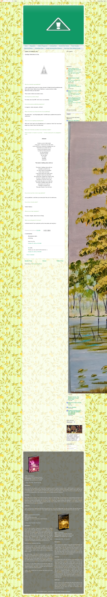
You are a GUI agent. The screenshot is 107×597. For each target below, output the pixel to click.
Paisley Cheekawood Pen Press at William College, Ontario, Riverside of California (74, 99)
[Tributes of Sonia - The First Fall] (62, 531)
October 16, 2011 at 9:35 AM (34, 243)
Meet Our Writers (28, 48)
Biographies (32, 46)
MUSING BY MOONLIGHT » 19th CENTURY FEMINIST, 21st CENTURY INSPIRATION (74, 412)
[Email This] (44, 230)
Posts (69, 446)
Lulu (42, 478)
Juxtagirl (58, 591)
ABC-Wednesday (72, 85)
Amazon (26, 520)
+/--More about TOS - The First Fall (62, 539)
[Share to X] (47, 230)
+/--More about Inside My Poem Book (33, 522)
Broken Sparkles (72, 407)
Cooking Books (53, 46)
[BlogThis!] (45, 230)
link (32, 508)
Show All (80, 106)
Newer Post (28, 261)
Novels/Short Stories (64, 46)
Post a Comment (30, 254)
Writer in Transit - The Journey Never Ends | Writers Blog (73, 398)
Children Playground (42, 46)
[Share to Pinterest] (50, 230)
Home (26, 46)
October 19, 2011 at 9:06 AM (34, 251)
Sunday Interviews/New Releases (54, 48)
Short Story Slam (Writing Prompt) (72, 48)
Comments (71, 448)
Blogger (68, 591)
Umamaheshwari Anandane (34, 514)
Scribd (40, 480)
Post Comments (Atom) (36, 263)
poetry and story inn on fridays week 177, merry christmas (74, 94)
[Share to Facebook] (48, 230)
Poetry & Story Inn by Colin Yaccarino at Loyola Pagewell (74, 70)
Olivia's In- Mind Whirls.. (74, 120)
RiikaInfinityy (31, 475)
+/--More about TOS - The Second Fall (33, 482)
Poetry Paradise (75, 46)
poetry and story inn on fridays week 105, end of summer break (74, 73)
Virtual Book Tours (39, 48)
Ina (29, 247)
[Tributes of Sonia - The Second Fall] (32, 473)
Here (40, 543)
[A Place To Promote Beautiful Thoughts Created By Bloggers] (74, 433)
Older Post (60, 261)
